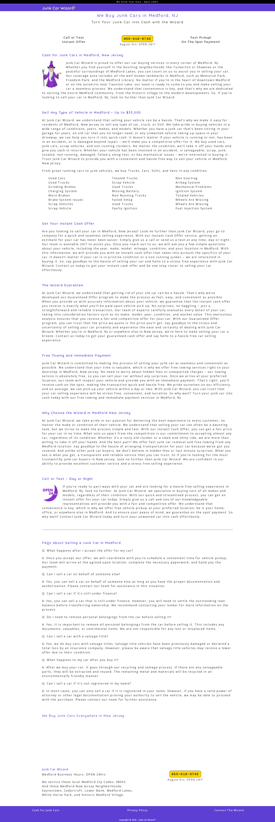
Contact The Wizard (229, 810)
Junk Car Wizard (55, 769)
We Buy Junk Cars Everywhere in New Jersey (83, 716)
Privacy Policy (137, 810)
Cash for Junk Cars (46, 810)
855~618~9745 (137, 38)
